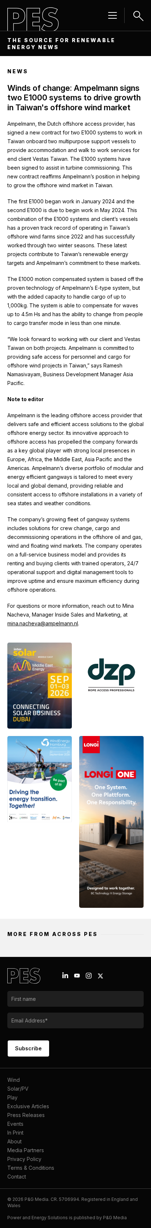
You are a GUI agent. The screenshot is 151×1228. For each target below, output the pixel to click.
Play (12, 1097)
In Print (15, 1132)
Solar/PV (18, 1088)
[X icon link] (100, 976)
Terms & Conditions (30, 1168)
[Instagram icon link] (89, 975)
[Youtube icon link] (77, 975)
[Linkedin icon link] (65, 975)
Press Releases (26, 1115)
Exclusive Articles (28, 1106)
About (14, 1141)
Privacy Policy (24, 1159)
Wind (13, 1080)
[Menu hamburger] (112, 15)
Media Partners (25, 1150)
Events (15, 1124)
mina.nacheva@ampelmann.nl (42, 623)
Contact (16, 1176)
